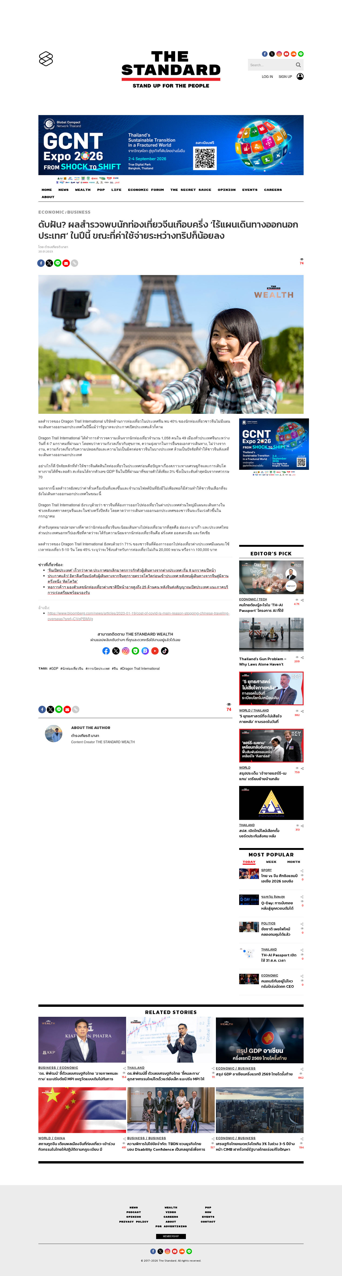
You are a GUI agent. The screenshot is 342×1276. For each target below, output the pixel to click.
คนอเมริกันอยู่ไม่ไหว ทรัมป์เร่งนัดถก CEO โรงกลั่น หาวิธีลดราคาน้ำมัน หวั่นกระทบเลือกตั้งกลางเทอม (278, 983)
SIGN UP (285, 76)
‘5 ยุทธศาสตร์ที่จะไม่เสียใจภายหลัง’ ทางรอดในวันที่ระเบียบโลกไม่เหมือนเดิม (260, 718)
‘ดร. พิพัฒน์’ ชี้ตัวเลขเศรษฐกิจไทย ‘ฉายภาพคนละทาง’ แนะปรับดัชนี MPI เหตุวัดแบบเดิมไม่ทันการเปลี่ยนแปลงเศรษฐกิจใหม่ (78, 1076)
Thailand (261, 710)
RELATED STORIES (171, 1012)
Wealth (171, 1207)
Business (79, 212)
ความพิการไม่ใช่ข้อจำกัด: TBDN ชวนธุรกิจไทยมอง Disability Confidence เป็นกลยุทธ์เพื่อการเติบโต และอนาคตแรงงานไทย (166, 1146)
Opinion (133, 1217)
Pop (208, 1207)
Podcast (133, 1212)
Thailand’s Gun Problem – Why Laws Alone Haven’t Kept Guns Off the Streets (263, 661)
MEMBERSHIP (171, 1236)
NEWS (63, 190)
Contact (208, 1221)
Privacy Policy (133, 1221)
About (171, 1221)
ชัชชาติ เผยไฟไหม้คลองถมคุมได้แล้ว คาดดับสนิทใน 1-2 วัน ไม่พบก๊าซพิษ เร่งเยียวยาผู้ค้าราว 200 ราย (278, 931)
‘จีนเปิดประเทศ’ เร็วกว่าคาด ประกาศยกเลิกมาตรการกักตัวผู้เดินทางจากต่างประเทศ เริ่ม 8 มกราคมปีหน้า (132, 570)
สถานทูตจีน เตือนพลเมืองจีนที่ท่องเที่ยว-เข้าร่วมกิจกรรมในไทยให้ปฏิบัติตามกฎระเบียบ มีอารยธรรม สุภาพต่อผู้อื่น (76, 1146)
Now (208, 1212)
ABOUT (48, 197)
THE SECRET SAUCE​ (190, 190)
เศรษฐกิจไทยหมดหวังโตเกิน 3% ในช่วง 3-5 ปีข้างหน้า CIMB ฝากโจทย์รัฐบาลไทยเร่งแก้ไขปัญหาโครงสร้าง (255, 1146)
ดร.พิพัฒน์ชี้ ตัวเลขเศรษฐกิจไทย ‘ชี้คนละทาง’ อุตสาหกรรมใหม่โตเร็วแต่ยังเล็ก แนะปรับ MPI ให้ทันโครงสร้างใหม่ (165, 1076)
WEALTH (83, 190)
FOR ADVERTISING (171, 1226)
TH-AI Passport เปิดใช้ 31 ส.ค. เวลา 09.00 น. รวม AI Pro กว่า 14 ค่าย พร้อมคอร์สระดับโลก (279, 957)
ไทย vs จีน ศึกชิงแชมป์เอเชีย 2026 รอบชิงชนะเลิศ (279, 878)
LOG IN (267, 76)
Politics (268, 923)
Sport (266, 870)
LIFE (116, 190)
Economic (51, 212)
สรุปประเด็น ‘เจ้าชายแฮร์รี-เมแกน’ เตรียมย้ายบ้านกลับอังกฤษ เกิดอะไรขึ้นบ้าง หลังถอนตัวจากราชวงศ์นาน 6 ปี (262, 776)
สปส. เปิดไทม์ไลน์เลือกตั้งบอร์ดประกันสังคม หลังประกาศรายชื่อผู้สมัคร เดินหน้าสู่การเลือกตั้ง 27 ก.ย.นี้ (260, 833)
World (245, 710)
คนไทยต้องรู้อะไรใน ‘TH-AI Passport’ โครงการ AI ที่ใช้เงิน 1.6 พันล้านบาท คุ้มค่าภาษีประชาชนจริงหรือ (262, 607)
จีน (116, 668)
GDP (54, 668)
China (59, 1138)
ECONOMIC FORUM (146, 190)
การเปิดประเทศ (98, 668)
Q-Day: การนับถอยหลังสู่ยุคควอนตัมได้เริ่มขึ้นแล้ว (277, 905)
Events (208, 1217)
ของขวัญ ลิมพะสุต (273, 896)
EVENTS (250, 190)
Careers (171, 1217)
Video (171, 1212)
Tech (263, 599)
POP (101, 190)
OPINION (227, 190)
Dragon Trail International (141, 668)
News (134, 1207)
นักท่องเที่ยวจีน (72, 668)
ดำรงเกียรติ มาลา (56, 247)
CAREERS (273, 190)
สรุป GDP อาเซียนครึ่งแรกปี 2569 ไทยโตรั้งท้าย (254, 1074)
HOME (47, 190)
